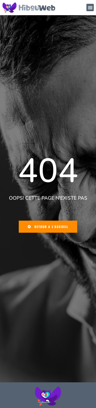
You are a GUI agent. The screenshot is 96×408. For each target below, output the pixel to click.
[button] (90, 7)
